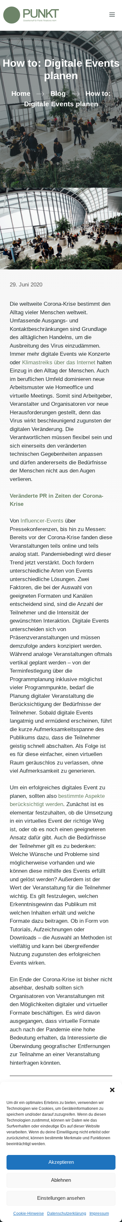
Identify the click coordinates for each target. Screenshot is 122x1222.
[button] (112, 1090)
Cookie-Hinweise (28, 1213)
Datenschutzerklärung (66, 1213)
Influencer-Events (41, 521)
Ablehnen (61, 1180)
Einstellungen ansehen (61, 1198)
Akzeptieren (61, 1162)
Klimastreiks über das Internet (58, 362)
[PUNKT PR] (31, 15)
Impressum (99, 1213)
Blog (58, 93)
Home (21, 93)
